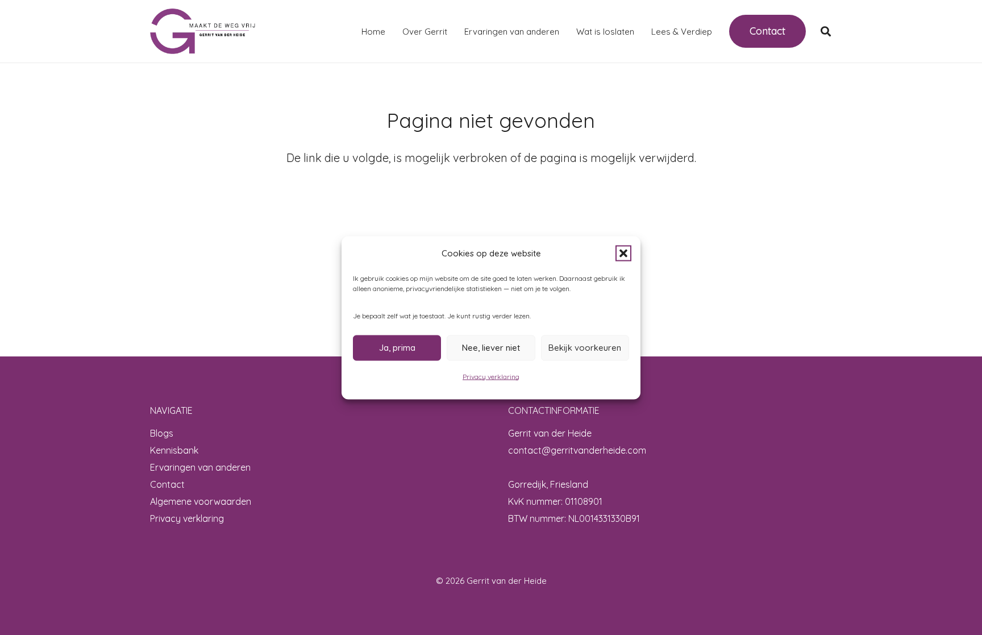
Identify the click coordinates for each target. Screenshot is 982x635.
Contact (167, 484)
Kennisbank (174, 450)
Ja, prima (397, 347)
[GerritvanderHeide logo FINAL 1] (202, 31)
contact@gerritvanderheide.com (577, 450)
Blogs (161, 433)
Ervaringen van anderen (200, 467)
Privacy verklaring (491, 376)
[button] (623, 253)
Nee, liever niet (491, 347)
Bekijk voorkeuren (584, 347)
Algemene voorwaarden (200, 501)
